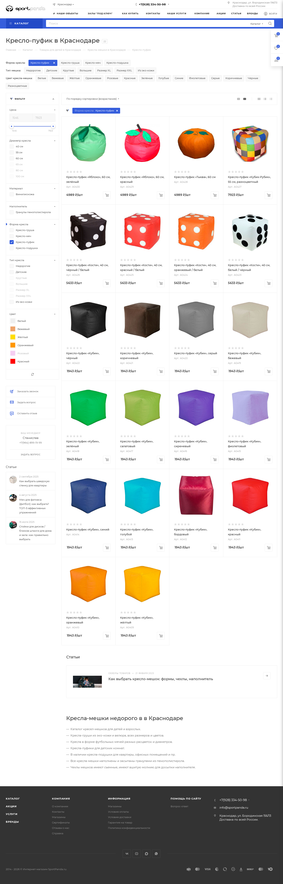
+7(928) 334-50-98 (152, 4)
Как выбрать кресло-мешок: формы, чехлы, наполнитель (160, 679)
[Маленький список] (238, 99)
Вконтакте (127, 853)
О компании (60, 806)
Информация (119, 798)
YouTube (136, 853)
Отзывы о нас (60, 827)
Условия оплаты (118, 811)
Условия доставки (119, 817)
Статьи (11, 467)
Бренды (12, 821)
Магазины (58, 817)
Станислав (31, 438)
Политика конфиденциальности (129, 827)
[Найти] (270, 23)
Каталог (13, 798)
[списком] (265, 99)
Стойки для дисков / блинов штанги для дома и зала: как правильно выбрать (35, 533)
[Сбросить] (32, 374)
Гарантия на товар (120, 822)
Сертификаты (61, 822)
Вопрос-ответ (179, 806)
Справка (57, 833)
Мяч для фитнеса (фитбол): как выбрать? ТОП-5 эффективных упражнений (34, 506)
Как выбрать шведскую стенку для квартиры (34, 483)
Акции (11, 806)
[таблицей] (271, 99)
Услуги (12, 814)
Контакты (58, 811)
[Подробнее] (266, 675)
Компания (61, 798)
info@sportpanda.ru (233, 807)
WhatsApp (156, 853)
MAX (146, 853)
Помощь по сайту (186, 798)
